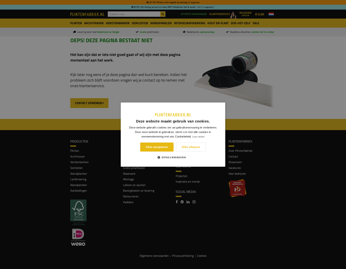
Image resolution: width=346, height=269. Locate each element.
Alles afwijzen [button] (191, 146)
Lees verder (198, 136)
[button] (173, 157)
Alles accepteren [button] (157, 146)
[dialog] (173, 134)
